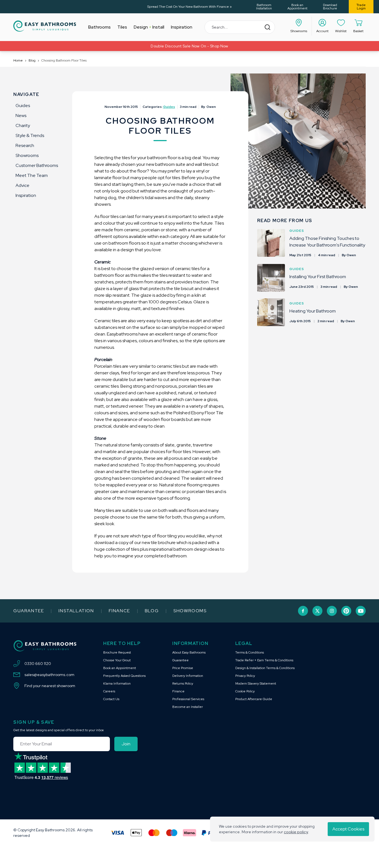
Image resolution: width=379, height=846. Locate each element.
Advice (22, 185)
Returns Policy (182, 683)
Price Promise (182, 668)
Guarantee (28, 611)
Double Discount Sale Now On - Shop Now (189, 46)
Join (126, 744)
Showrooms (27, 155)
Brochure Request (117, 652)
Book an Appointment (297, 7)
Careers (109, 691)
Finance (119, 611)
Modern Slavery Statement (255, 683)
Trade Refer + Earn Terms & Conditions (264, 660)
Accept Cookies (348, 829)
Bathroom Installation (264, 7)
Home (18, 60)
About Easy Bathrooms (189, 652)
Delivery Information (187, 676)
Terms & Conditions (249, 652)
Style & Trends (30, 135)
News (21, 115)
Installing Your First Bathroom (317, 277)
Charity (23, 125)
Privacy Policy (245, 676)
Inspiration (26, 195)
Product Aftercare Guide (253, 699)
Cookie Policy (245, 691)
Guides (23, 105)
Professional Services (188, 699)
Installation (76, 611)
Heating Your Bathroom (312, 311)
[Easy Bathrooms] (44, 26)
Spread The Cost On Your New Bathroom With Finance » (189, 6)
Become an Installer (187, 707)
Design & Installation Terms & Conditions (265, 668)
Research (25, 145)
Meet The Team (32, 175)
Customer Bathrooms (37, 165)
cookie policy (296, 831)
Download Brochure (330, 7)
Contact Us (111, 699)
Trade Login (361, 7)
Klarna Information (117, 683)
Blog (32, 60)
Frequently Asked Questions (124, 676)
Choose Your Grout (117, 660)
